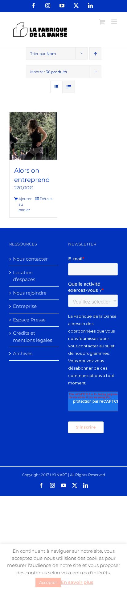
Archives (22, 353)
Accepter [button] (48, 582)
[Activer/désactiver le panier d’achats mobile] (102, 22)
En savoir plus (77, 582)
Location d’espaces (24, 276)
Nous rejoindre (30, 293)
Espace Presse (29, 320)
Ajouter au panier (25, 204)
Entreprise (25, 306)
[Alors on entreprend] (33, 136)
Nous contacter (30, 259)
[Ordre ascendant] (95, 53)
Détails (46, 198)
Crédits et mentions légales (32, 336)
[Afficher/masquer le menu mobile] (114, 22)
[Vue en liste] (69, 87)
